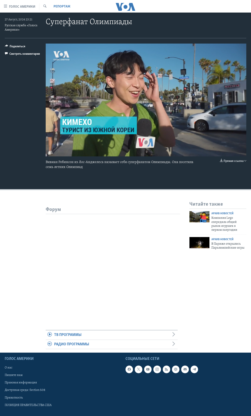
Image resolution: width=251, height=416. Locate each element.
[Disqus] (113, 263)
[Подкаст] (175, 369)
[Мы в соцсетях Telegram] (194, 369)
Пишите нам (14, 375)
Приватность (14, 397)
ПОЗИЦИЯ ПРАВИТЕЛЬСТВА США (28, 405)
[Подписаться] (185, 369)
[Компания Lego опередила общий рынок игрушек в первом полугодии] (199, 216)
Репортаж (62, 6)
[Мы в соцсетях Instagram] (157, 369)
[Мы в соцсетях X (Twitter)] (138, 369)
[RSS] (166, 369)
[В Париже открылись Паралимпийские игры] (199, 242)
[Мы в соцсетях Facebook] (129, 369)
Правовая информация (21, 382)
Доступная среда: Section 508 (25, 390)
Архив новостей (222, 213)
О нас (8, 367)
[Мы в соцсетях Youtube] (148, 369)
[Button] (15, 47)
